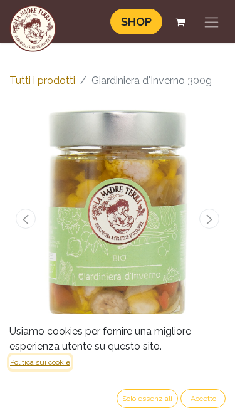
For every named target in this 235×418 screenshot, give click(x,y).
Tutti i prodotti (42, 80)
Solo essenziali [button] (147, 398)
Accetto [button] (203, 398)
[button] (25, 219)
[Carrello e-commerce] (179, 21)
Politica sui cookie (40, 362)
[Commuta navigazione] (211, 21)
